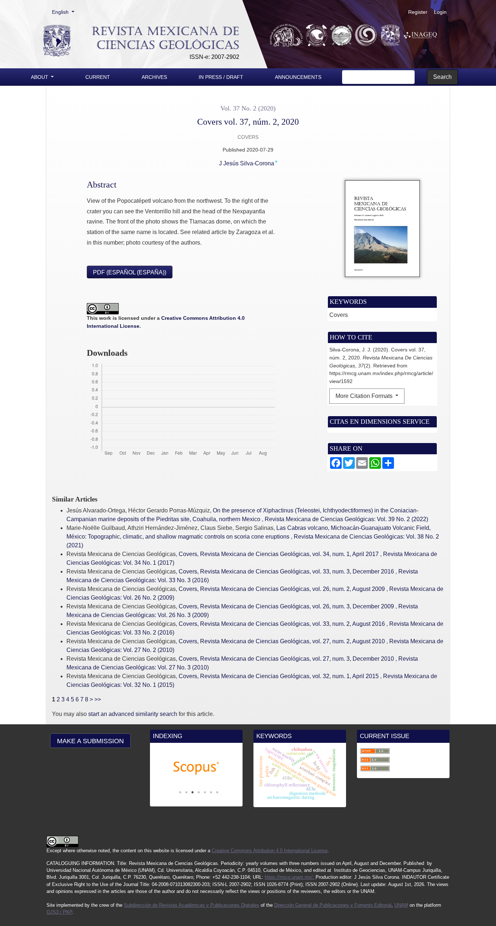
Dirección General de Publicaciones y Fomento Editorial (332, 905)
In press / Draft (221, 77)
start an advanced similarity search (132, 714)
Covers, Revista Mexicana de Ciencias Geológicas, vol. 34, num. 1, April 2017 (279, 554)
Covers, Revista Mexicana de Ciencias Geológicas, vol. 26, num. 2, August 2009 (282, 589)
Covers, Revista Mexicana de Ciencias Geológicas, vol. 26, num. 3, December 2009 (287, 606)
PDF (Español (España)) (129, 272)
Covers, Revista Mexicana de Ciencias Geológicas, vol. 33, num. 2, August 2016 (282, 624)
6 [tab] (211, 792)
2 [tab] (186, 792)
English (66, 12)
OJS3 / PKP (59, 912)
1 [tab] (180, 792)
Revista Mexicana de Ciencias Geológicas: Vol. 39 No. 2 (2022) (346, 519)
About (40, 77)
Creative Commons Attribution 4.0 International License (270, 850)
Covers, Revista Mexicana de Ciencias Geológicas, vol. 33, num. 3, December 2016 (287, 571)
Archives (154, 77)
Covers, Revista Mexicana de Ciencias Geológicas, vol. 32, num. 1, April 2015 (279, 676)
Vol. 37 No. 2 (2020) (248, 108)
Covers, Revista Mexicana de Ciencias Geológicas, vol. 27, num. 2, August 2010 (282, 641)
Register (417, 12)
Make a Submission (90, 741)
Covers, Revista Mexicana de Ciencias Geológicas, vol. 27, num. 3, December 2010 (287, 659)
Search (442, 77)
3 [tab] (192, 792)
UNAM (401, 905)
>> (97, 699)
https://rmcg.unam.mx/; (290, 877)
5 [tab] (204, 792)
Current (97, 77)
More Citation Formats (365, 396)
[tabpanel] (196, 768)
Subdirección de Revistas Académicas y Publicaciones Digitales (191, 905)
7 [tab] (217, 792)
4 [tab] (198, 792)
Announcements (298, 77)
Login (440, 12)
